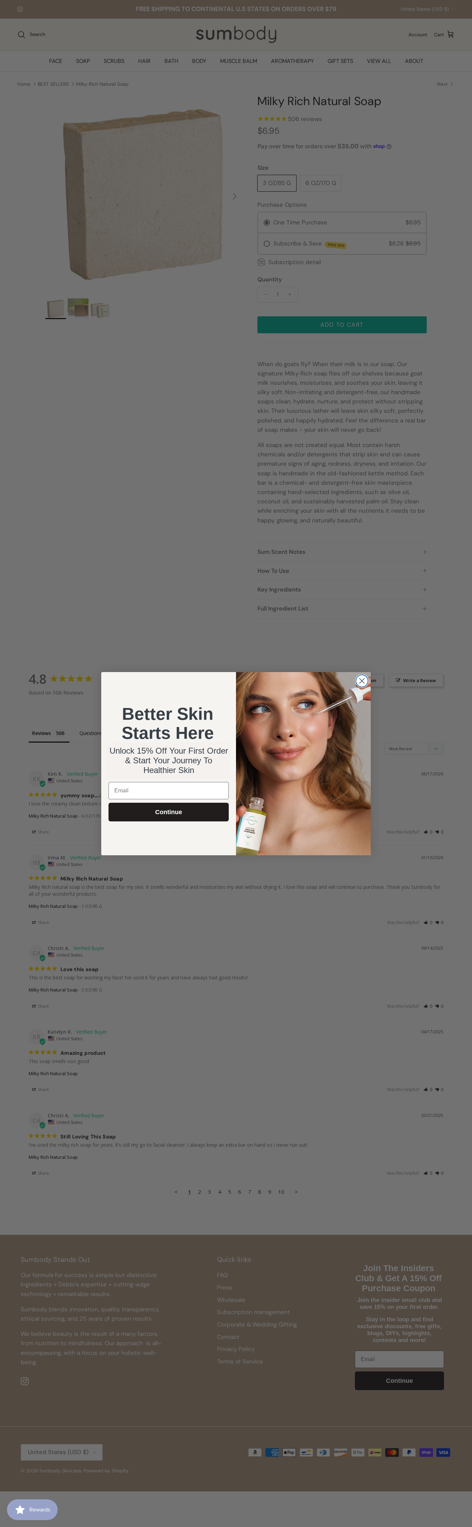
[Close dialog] (362, 681)
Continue (168, 812)
